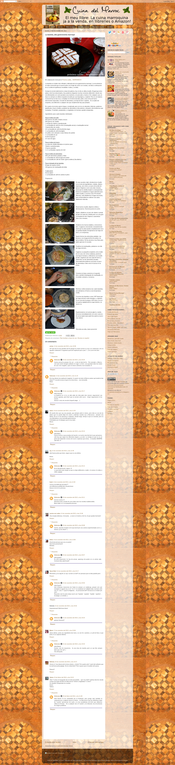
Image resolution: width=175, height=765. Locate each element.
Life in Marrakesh (113, 316)
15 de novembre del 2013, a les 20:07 (74, 555)
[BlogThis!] (68, 336)
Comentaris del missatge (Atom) (63, 746)
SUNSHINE (112, 193)
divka (51, 539)
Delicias (52, 661)
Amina (52, 677)
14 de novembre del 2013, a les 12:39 (63, 450)
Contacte (110, 27)
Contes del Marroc (113, 312)
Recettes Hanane (114, 153)
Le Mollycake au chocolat (116, 195)
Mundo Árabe (111, 365)
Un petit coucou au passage (116, 247)
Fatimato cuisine (114, 280)
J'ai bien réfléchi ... (114, 189)
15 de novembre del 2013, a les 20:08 (74, 525)
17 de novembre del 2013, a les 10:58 (65, 630)
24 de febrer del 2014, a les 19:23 (64, 677)
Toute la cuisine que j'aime (117, 239)
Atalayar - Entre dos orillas (115, 358)
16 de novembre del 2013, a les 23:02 (66, 606)
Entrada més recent (53, 742)
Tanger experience (113, 360)
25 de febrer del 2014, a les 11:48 (72, 696)
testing (111, 149)
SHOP (53, 27)
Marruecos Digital (113, 367)
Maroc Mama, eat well (114, 318)
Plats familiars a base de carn (68, 338)
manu (51, 410)
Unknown (57, 359)
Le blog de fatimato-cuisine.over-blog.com (116, 273)
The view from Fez (113, 325)
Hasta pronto (112, 294)
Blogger (125, 760)
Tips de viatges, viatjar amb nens (117, 327)
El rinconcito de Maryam (117, 266)
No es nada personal (114, 321)
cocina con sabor (55, 513)
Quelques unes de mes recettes (117, 227)
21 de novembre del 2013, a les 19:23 (74, 617)
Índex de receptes (113, 407)
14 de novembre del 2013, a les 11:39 (64, 410)
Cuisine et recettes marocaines (115, 139)
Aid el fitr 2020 (113, 214)
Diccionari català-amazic (115, 343)
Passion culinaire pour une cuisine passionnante (117, 160)
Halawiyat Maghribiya (116, 212)
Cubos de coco (113, 300)
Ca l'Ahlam (112, 299)
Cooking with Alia (114, 305)
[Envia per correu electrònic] (67, 336)
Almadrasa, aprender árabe (116, 338)
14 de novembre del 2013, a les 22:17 (68, 571)
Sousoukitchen (114, 205)
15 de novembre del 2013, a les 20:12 (74, 466)
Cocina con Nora (114, 168)
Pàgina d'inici (111, 400)
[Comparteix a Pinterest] (74, 336)
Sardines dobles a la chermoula (121, 111)
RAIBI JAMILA (113, 288)
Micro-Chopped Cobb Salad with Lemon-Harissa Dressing (117, 176)
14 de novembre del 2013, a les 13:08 (64, 539)
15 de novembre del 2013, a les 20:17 (74, 391)
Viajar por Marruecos (114, 331)
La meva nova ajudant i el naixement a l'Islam (122, 99)
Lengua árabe (112, 345)
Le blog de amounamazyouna (118, 218)
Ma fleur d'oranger (115, 130)
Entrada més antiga (95, 742)
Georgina (123, 381)
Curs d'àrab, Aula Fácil (114, 340)
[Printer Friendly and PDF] (50, 333)
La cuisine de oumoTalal (117, 246)
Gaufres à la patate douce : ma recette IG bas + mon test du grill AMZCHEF (118, 133)
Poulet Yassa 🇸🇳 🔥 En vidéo (117, 155)
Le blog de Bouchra (115, 231)
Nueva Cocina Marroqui (116, 293)
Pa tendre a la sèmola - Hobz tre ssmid (122, 86)
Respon (52, 353)
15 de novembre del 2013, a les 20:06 (74, 583)
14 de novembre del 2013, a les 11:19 (67, 376)
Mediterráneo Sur (113, 363)
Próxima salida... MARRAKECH (71, 80)
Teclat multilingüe (113, 347)
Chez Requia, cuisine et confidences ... (116, 186)
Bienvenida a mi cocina (116, 148)
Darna (111, 181)
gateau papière (113, 275)
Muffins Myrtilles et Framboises (117, 200)
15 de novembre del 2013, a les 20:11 (74, 497)
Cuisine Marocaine (115, 252)
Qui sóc (60, 27)
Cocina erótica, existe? (115, 170)
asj (50, 450)
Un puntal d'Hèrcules (114, 329)
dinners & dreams (114, 174)
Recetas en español (98, 27)
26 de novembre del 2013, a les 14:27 (66, 661)
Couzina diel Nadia (115, 199)
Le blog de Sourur (115, 225)
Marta (51, 630)
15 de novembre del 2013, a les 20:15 (74, 431)
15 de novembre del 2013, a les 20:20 (74, 359)
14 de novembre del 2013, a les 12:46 (72, 513)
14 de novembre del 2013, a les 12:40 (64, 482)
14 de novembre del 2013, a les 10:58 (65, 346)
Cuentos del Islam (113, 314)
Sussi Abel (53, 571)
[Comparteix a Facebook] (72, 336)
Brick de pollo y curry (115, 268)
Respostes (54, 356)
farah (51, 482)
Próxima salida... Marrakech (116, 323)
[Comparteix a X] (70, 336)
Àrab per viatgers (112, 349)
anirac (51, 346)
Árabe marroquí (112, 351)
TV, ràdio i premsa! (83, 27)
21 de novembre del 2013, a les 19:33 (74, 644)
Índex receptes (70, 27)
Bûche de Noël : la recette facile (117, 262)
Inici (46, 27)
